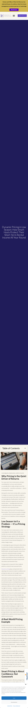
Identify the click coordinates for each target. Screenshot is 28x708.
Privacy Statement (16, 705)
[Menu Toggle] (14, 16)
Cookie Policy (9, 705)
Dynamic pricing (5, 569)
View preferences (14, 702)
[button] (26, 684)
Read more (14, 9)
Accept (14, 698)
